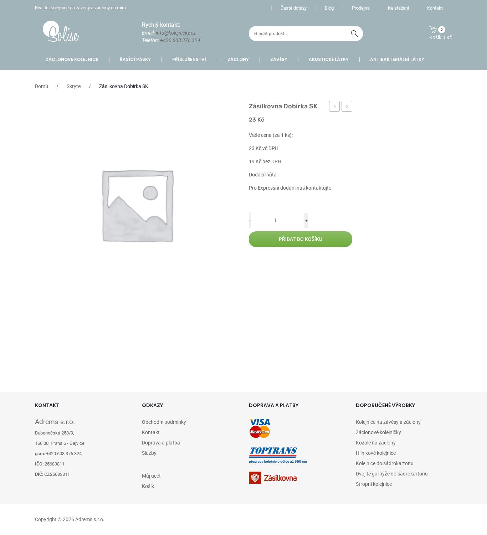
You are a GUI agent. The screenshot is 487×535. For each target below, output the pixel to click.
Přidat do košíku (300, 239)
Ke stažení (398, 8)
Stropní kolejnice (374, 484)
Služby (149, 453)
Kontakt (435, 8)
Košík (148, 486)
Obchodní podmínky (164, 422)
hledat (354, 33)
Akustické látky (329, 59)
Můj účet (151, 476)
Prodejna (361, 8)
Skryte (74, 86)
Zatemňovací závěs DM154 (347, 107)
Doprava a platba (161, 443)
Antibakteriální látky (397, 59)
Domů (41, 86)
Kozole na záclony (376, 443)
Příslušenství (189, 59)
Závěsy (278, 59)
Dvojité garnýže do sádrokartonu (392, 474)
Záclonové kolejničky (378, 432)
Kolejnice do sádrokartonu (385, 463)
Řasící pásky (135, 59)
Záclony (238, 59)
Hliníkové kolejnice (376, 453)
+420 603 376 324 (180, 40)
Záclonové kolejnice (72, 59)
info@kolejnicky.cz (176, 33)
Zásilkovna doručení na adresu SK (334, 107)
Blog (329, 8)
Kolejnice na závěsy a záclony (388, 422)
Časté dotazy (294, 8)
